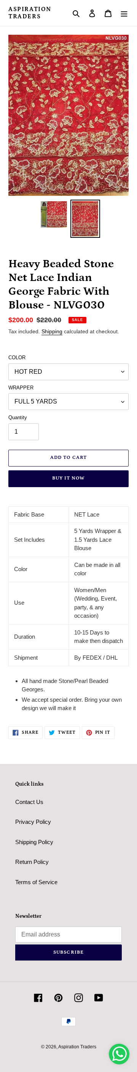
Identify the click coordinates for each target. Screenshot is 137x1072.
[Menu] (124, 13)
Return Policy (32, 862)
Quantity (17, 417)
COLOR (16, 357)
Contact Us (29, 802)
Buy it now (68, 478)
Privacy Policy (33, 822)
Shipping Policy (34, 842)
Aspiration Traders (29, 13)
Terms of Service (36, 882)
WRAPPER (20, 388)
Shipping (51, 331)
